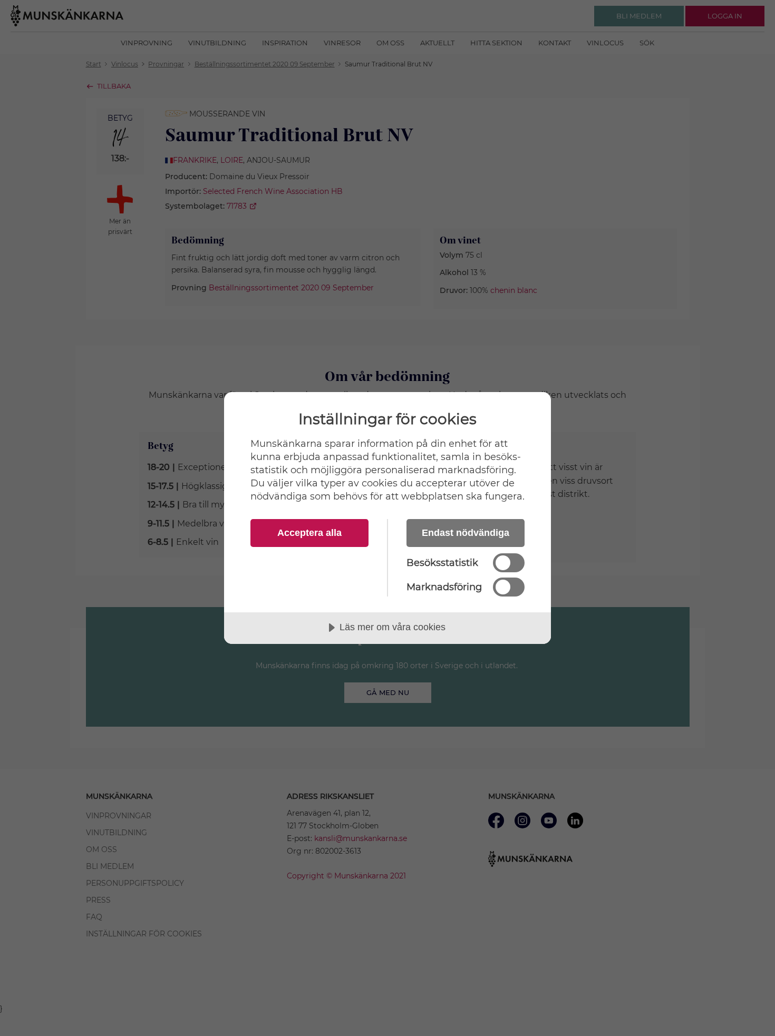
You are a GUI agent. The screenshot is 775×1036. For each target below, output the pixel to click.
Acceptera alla (309, 532)
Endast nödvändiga (465, 532)
